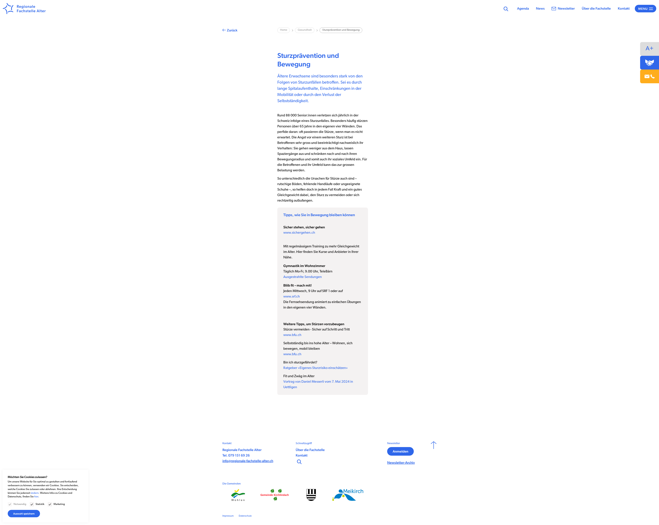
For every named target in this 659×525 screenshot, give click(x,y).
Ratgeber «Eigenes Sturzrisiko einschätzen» (315, 368)
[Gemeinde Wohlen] (237, 495)
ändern (35, 493)
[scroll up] (434, 453)
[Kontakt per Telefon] (652, 76)
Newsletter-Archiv (401, 462)
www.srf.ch (291, 296)
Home (283, 30)
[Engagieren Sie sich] (649, 63)
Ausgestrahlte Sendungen (302, 277)
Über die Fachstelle (596, 8)
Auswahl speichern (23, 513)
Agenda (523, 8)
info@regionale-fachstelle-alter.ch (247, 461)
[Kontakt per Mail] (647, 76)
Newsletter (566, 8)
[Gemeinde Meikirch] (347, 495)
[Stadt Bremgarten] (311, 495)
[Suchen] (505, 8)
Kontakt (624, 8)
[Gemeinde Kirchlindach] (274, 495)
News (540, 8)
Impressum (228, 516)
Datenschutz (245, 516)
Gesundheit (305, 30)
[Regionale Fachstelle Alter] (24, 8)
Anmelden (400, 451)
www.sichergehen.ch (299, 233)
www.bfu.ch (292, 335)
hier (36, 496)
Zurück (232, 30)
